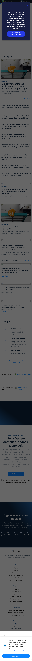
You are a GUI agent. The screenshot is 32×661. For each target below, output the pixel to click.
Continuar (16, 656)
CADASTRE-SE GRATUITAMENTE (16, 34)
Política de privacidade (19, 651)
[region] (16, 648)
